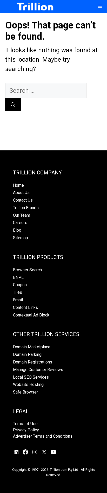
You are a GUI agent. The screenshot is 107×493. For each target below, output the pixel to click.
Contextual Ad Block (31, 315)
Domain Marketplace (31, 346)
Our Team (21, 215)
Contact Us (23, 200)
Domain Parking (27, 354)
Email (18, 299)
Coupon (20, 284)
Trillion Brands (26, 207)
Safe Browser (25, 392)
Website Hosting (28, 384)
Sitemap (20, 237)
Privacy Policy (26, 429)
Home (18, 185)
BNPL (18, 277)
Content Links (25, 307)
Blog (17, 230)
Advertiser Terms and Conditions (42, 436)
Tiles (17, 292)
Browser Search (27, 269)
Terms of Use (25, 423)
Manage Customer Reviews (38, 369)
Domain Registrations (32, 362)
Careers (20, 222)
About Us (21, 192)
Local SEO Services (31, 377)
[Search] (13, 104)
